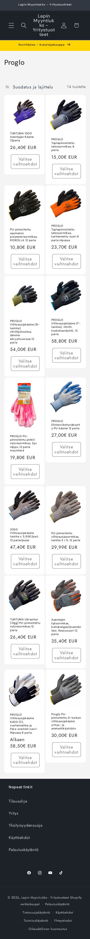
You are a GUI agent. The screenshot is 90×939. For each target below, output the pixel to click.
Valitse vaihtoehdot (25, 161)
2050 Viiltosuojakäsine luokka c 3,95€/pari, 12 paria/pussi (24, 535)
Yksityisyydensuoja (26, 825)
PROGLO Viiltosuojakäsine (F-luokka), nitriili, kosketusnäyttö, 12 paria (66, 327)
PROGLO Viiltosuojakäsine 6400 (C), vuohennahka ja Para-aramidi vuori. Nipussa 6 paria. (23, 723)
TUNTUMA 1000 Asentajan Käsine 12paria (22, 137)
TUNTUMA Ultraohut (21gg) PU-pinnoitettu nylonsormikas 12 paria (25, 625)
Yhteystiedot (63, 920)
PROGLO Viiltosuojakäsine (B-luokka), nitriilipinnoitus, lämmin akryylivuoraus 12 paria (25, 331)
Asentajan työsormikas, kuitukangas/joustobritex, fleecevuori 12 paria (66, 627)
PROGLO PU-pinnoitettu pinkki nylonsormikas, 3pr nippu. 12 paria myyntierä (23, 443)
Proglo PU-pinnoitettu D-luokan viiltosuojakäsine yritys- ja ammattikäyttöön (66, 721)
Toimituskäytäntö (36, 920)
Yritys (13, 813)
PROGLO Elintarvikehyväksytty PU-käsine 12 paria (65, 425)
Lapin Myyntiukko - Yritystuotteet (45, 897)
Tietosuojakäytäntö (36, 912)
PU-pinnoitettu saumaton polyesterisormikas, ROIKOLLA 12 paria (24, 235)
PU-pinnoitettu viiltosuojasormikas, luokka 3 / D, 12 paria (65, 536)
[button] (11, 25)
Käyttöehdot (19, 837)
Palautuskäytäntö (23, 850)
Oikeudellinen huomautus (48, 929)
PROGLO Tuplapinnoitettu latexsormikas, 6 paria (62, 145)
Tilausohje (18, 801)
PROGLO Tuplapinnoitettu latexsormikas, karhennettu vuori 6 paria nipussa (65, 233)
